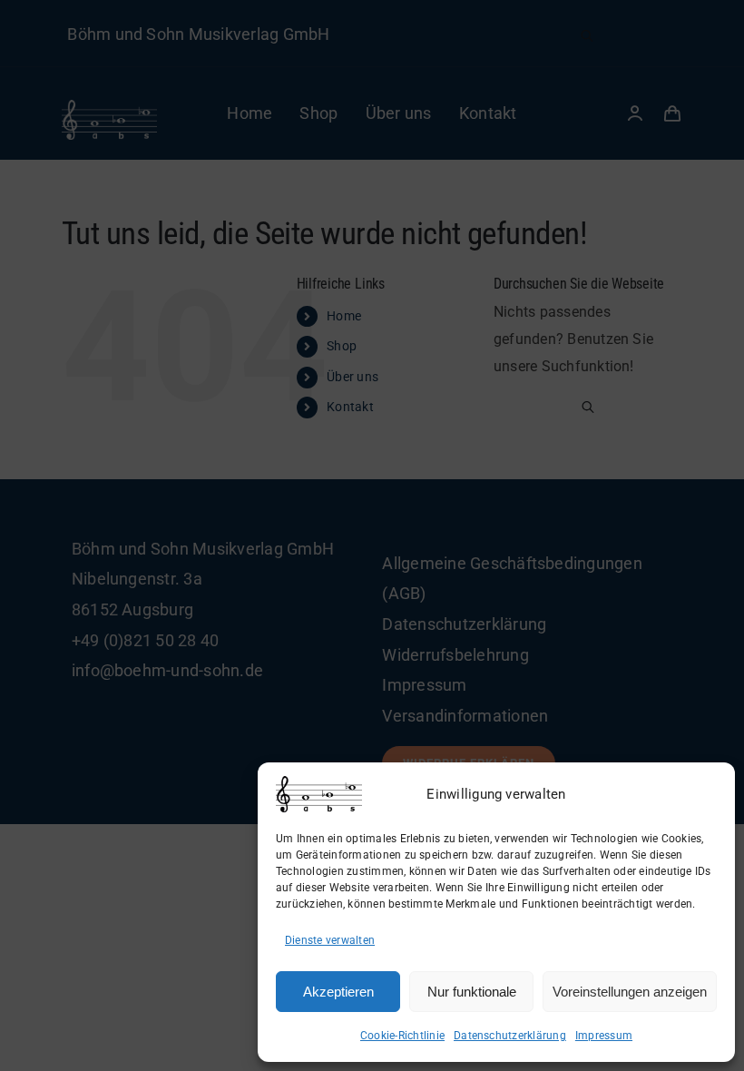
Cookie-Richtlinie (402, 1035)
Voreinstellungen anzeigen (630, 991)
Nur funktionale (471, 991)
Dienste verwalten (330, 940)
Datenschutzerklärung (510, 1035)
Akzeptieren (338, 991)
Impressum (603, 1035)
